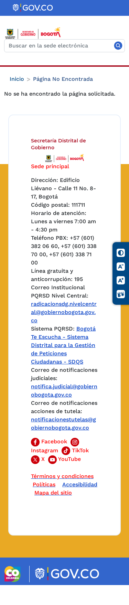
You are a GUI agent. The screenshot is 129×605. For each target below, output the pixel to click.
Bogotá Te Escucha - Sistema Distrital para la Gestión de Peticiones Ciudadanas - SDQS (63, 345)
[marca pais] (15, 574)
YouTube (69, 459)
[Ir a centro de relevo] (121, 295)
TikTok (79, 450)
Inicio (17, 79)
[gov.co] (33, 8)
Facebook (53, 441)
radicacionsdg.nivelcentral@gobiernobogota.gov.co (64, 312)
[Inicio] (35, 33)
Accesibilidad (79, 484)
